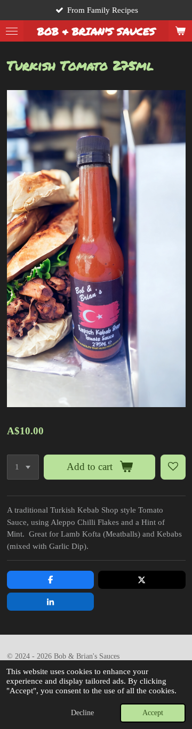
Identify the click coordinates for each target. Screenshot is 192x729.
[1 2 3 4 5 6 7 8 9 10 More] (23, 467)
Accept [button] (152, 713)
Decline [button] (82, 713)
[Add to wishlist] (173, 467)
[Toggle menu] (11, 31)
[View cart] (180, 31)
